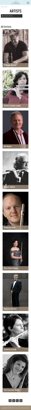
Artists (6, 6)
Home (2, 6)
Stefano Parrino (15, 292)
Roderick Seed (15, 211)
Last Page (20, 400)
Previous (13, 400)
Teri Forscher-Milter (15, 373)
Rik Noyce (15, 129)
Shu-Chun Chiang (15, 251)
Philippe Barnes (15, 48)
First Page (10, 400)
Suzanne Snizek (15, 333)
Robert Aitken (15, 170)
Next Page (17, 400)
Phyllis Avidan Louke (15, 89)
